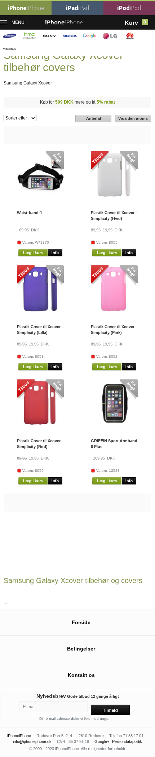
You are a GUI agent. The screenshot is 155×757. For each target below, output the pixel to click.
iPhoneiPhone (19, 736)
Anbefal (93, 118)
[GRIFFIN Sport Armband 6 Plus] (114, 424)
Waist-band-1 (29, 212)
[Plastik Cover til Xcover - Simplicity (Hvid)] (114, 196)
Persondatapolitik (127, 741)
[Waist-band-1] (40, 196)
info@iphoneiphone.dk (32, 741)
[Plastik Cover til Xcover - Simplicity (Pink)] (114, 310)
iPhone (26, 8)
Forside (81, 622)
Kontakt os (81, 675)
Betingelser (81, 649)
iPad (77, 8)
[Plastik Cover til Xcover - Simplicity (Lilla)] (40, 310)
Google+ (101, 741)
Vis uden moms (133, 118)
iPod (129, 8)
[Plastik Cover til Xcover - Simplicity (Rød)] (40, 424)
